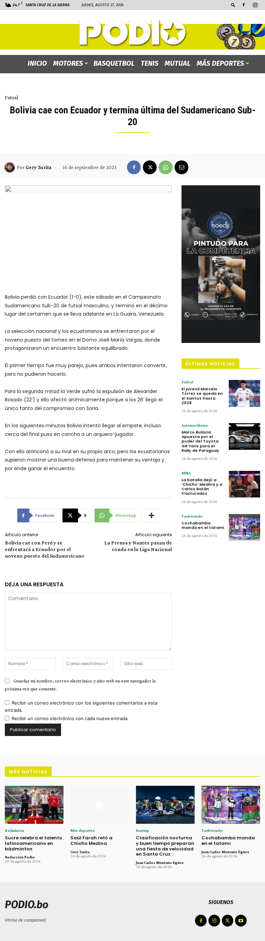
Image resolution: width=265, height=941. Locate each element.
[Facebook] (243, 5)
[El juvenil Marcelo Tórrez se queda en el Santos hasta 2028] (244, 393)
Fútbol (187, 382)
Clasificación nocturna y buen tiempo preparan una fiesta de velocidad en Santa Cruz (165, 846)
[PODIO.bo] (132, 33)
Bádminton (14, 830)
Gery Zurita (38, 167)
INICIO (37, 63)
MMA (186, 473)
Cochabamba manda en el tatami (202, 525)
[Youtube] (241, 920)
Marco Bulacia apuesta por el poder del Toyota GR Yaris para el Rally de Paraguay (200, 441)
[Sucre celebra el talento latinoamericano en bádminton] (34, 805)
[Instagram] (255, 5)
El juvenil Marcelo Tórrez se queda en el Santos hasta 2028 (202, 396)
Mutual (177, 63)
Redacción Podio (20, 857)
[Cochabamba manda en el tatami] (244, 527)
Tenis (149, 63)
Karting (142, 830)
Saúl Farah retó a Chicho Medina (91, 841)
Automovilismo (194, 425)
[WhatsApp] (166, 167)
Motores (68, 63)
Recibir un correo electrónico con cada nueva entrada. (70, 718)
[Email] (181, 167)
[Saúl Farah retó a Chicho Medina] (99, 805)
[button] (233, 4)
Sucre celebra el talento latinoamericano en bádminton (33, 843)
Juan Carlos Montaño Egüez (160, 862)
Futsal (11, 97)
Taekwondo (192, 516)
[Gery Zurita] (10, 167)
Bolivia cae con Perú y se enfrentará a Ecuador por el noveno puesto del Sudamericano (44, 549)
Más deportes (220, 63)
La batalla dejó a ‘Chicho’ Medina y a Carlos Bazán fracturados (201, 486)
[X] (150, 167)
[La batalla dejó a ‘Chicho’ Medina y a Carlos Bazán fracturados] (244, 484)
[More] (151, 515)
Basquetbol (114, 63)
